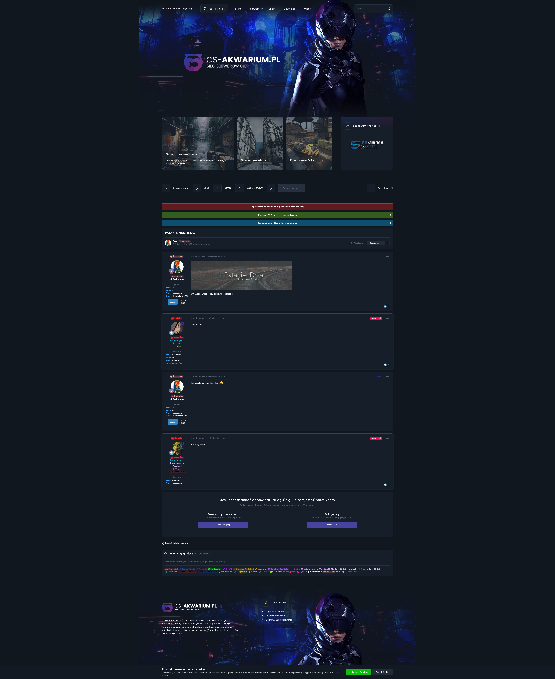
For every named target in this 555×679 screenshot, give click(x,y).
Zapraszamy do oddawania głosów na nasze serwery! (277, 206)
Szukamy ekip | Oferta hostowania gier (277, 223)
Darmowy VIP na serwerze (279, 620)
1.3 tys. (178, 477)
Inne (206, 188)
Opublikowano (208, 257)
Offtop (227, 188)
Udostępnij (357, 243)
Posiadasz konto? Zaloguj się (179, 8)
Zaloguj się (332, 525)
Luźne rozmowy (255, 188)
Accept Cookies (359, 672)
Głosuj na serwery (181, 154)
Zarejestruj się (217, 9)
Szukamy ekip (253, 160)
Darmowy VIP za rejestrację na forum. (277, 215)
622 (178, 284)
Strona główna (181, 188)
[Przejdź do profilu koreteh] (168, 243)
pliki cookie (199, 672)
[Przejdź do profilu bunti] (177, 448)
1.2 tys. (178, 352)
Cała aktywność (385, 188)
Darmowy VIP (302, 160)
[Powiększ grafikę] (241, 275)
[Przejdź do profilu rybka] (177, 328)
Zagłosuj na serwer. (275, 611)
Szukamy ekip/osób (275, 615)
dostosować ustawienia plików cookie (272, 672)
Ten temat (377, 9)
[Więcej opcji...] (388, 256)
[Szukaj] (389, 9)
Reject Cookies (382, 672)
